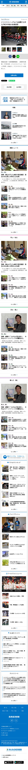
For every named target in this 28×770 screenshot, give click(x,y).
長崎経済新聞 (14, 2)
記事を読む (14, 75)
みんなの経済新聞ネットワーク (14, 750)
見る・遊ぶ (13, 5)
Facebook (12, 720)
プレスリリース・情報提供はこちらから (10, 728)
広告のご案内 (5, 735)
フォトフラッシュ (5, 19)
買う (18, 5)
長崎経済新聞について (7, 726)
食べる (8, 5)
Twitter (16, 720)
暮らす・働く (24, 5)
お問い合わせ (5, 733)
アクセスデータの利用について (8, 730)
